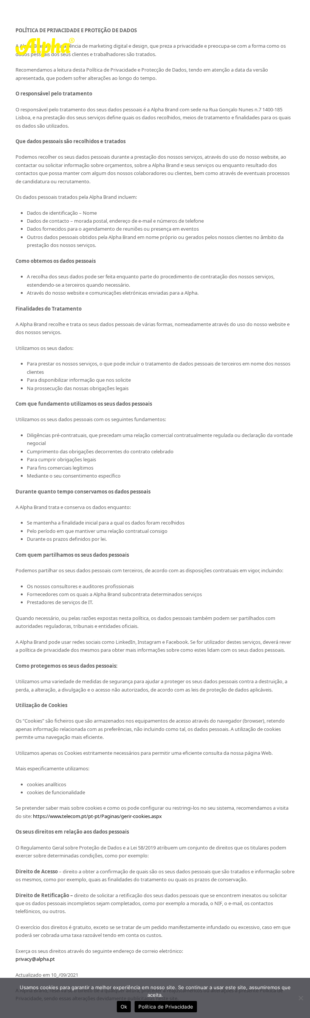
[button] (290, 47)
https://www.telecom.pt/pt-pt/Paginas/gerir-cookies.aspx (97, 816)
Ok (124, 1007)
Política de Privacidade (165, 1007)
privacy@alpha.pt (36, 959)
